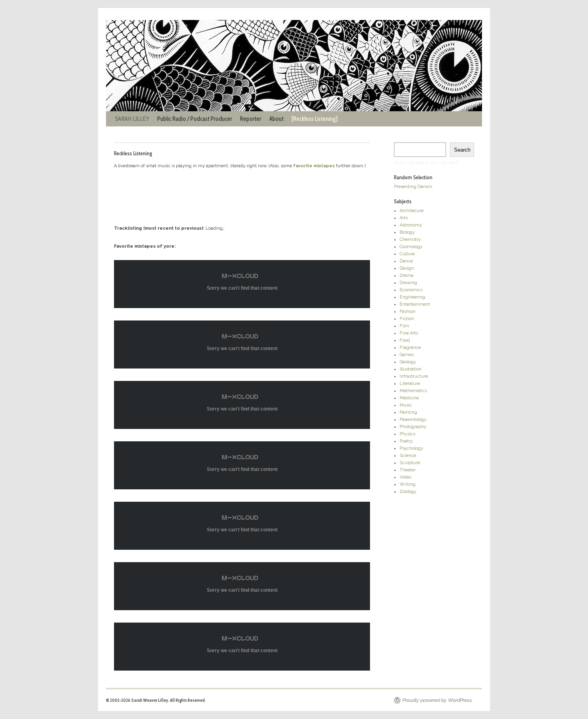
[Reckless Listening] (315, 118)
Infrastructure (414, 376)
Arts (404, 217)
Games (407, 354)
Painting (408, 412)
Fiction (407, 318)
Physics (407, 434)
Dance (406, 261)
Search (462, 150)
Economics (411, 289)
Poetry (406, 441)
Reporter (250, 118)
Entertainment (415, 304)
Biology (407, 232)
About (276, 118)
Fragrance (410, 347)
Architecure (412, 210)
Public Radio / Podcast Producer (194, 118)
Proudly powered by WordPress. (437, 700)
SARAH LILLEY (132, 118)
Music (406, 405)
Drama (407, 275)
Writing (408, 484)
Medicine (409, 398)
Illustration (411, 369)
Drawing (408, 282)
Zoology (408, 491)
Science (408, 455)
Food (405, 340)
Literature (410, 383)
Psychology (411, 448)
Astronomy (411, 225)
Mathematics (413, 390)
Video (405, 477)
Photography (413, 426)
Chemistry (410, 239)
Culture (407, 253)
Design (407, 268)
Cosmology (411, 246)
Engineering (412, 297)
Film (404, 325)
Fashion (408, 311)
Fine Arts (409, 333)
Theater (408, 470)
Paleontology (413, 419)
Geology (408, 362)
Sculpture (410, 462)
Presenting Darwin (413, 186)
